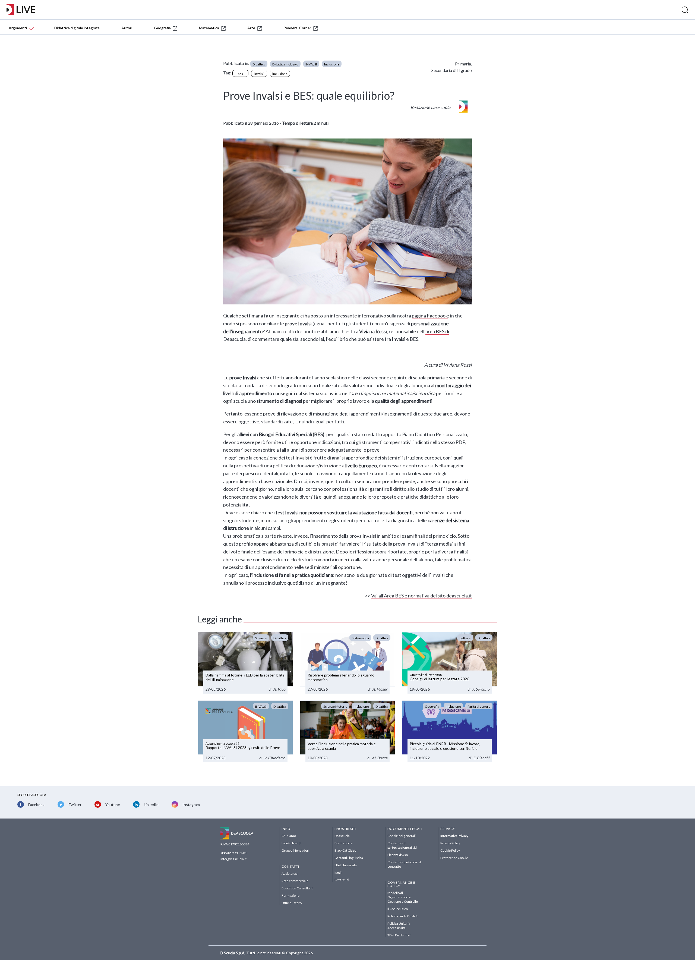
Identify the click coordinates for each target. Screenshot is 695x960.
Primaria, (463, 63)
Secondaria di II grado (451, 70)
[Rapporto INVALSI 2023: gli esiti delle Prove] (245, 731)
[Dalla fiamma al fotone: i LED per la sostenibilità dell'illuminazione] (245, 663)
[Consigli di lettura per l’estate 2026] (449, 663)
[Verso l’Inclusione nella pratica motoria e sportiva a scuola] (347, 731)
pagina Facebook (430, 316)
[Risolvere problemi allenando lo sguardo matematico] (347, 663)
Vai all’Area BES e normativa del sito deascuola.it (421, 596)
